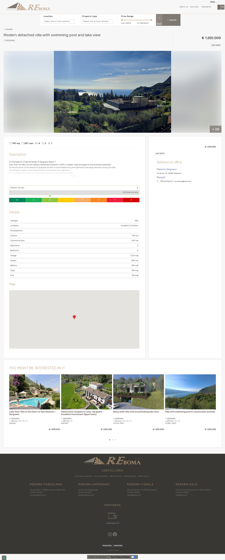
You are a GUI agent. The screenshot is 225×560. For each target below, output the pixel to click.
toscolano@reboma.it (38, 495)
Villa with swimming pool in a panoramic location (190, 411)
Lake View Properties (83, 476)
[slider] (122, 20)
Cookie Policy (118, 545)
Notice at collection (98, 557)
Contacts (206, 7)
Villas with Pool (115, 476)
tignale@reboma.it (134, 495)
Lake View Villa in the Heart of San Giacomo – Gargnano (32, 413)
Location (57, 18)
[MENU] (219, 7)
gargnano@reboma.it (86, 495)
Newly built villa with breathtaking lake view (136, 411)
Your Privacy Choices (120, 557)
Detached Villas (130, 476)
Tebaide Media (113, 550)
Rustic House (143, 476)
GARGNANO (10, 40)
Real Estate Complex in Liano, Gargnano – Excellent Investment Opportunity (82, 413)
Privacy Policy (107, 545)
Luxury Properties (100, 476)
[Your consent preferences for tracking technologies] (4, 558)
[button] (74, 317)
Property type (95, 18)
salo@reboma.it (182, 495)
